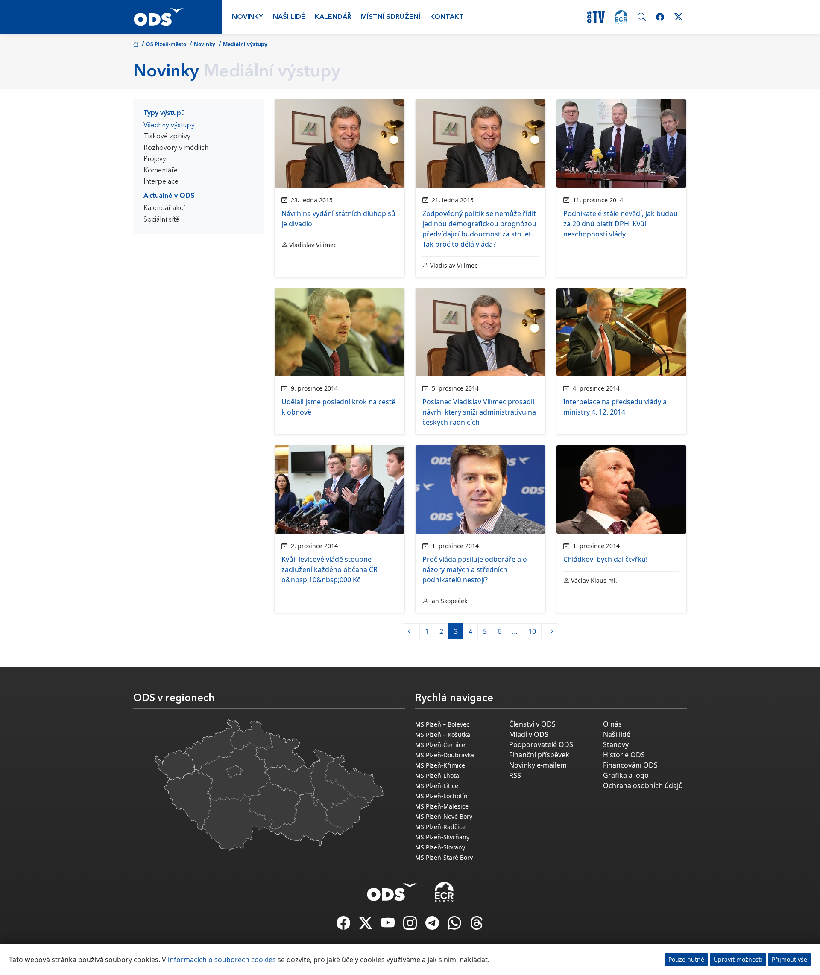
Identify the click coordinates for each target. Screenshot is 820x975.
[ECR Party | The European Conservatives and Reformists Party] (621, 17)
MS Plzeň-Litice (436, 786)
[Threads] (476, 925)
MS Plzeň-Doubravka (444, 755)
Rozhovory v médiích (176, 148)
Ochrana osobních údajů (643, 785)
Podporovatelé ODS (541, 744)
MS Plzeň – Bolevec (442, 724)
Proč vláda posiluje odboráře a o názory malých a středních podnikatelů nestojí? (474, 569)
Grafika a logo (626, 775)
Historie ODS (624, 754)
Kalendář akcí (164, 208)
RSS (515, 775)
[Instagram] (411, 925)
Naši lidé (289, 17)
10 (532, 631)
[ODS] (392, 889)
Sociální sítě (161, 219)
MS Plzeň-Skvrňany (442, 837)
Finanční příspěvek (539, 754)
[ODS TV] (388, 925)
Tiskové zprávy (167, 136)
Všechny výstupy (169, 125)
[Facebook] (344, 925)
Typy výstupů (164, 113)
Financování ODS (630, 765)
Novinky (247, 17)
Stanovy (616, 744)
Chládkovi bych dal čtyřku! (605, 559)
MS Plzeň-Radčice (440, 827)
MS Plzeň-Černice (440, 745)
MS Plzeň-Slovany (440, 847)
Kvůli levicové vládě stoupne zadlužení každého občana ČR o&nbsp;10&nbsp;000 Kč (329, 569)
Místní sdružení (390, 17)
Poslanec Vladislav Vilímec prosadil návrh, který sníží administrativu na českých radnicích (479, 412)
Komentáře (161, 170)
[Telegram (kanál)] (433, 925)
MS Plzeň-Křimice (440, 765)
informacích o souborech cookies (222, 959)
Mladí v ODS (528, 734)
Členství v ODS (532, 724)
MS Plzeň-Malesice (442, 806)
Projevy (155, 159)
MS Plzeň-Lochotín (441, 796)
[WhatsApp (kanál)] (455, 925)
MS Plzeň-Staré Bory (444, 857)
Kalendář (333, 17)
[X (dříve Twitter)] (366, 925)
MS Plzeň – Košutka (442, 734)
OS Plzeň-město (166, 44)
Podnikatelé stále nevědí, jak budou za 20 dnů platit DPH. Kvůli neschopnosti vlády (620, 224)
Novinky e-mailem (538, 765)
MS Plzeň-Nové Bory (443, 816)
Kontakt (447, 17)
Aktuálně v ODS (169, 196)
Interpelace (161, 181)
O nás (612, 724)
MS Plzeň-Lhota (437, 775)
